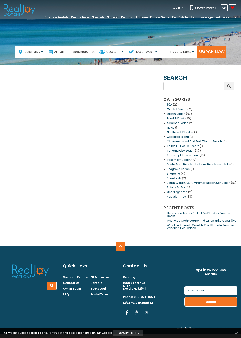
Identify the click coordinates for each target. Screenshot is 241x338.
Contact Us (71, 283)
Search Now (211, 51)
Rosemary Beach (179, 160)
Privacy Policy (128, 333)
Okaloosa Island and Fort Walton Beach (194, 141)
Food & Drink (176, 118)
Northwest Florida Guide (152, 17)
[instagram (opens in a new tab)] (145, 312)
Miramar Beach (177, 123)
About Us (229, 17)
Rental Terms (99, 294)
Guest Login (98, 288)
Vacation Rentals (56, 17)
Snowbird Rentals (119, 17)
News (170, 128)
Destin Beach (176, 114)
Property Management (183, 155)
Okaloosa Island (178, 137)
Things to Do (176, 187)
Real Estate (180, 17)
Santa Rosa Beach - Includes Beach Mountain (198, 164)
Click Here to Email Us (138, 303)
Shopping (173, 174)
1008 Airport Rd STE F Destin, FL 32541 (134, 286)
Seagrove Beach (178, 169)
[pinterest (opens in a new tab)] (136, 312)
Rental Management (205, 17)
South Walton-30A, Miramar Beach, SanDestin (198, 183)
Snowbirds (174, 178)
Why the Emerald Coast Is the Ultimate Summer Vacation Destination (200, 227)
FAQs (66, 294)
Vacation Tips (176, 197)
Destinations (80, 17)
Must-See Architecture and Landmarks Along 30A (201, 221)
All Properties (100, 277)
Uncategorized (177, 192)
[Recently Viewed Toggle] (224, 7)
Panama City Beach (180, 151)
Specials (98, 17)
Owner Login (72, 288)
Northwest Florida (179, 132)
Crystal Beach (176, 109)
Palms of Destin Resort (183, 146)
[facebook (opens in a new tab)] (127, 312)
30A (169, 105)
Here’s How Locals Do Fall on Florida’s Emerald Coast (199, 215)
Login (176, 8)
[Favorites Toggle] (232, 7)
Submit (210, 302)
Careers (96, 283)
